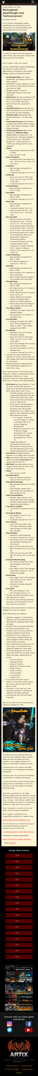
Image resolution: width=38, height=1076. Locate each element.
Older (17, 957)
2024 (17, 867)
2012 (17, 939)
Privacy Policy (26, 1066)
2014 (17, 927)
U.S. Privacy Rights (12, 1069)
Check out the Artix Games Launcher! (17, 839)
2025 (17, 861)
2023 (17, 873)
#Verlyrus (12, 843)
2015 (17, 921)
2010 (17, 951)
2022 (17, 879)
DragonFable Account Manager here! (16, 820)
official (29, 824)
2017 (17, 909)
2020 (17, 891)
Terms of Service (12, 1066)
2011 (17, 945)
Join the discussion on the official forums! (18, 832)
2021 (17, 885)
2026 (17, 855)
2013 (17, 933)
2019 (17, 897)
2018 (17, 903)
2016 (17, 915)
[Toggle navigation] (3, 2)
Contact (19, 1073)
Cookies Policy (27, 1069)
